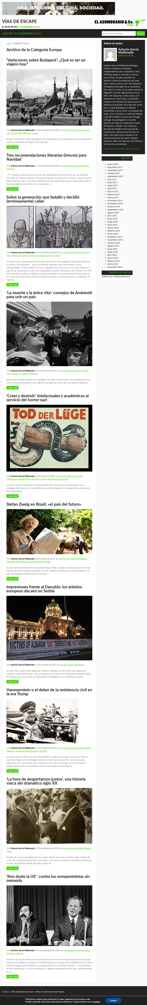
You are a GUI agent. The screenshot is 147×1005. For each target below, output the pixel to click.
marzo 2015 (113, 258)
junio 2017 (112, 182)
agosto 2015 (113, 245)
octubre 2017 (113, 173)
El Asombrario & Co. (28, 26)
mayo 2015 (112, 252)
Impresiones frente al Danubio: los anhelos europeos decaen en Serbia (44, 589)
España (66, 166)
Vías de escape (19, 21)
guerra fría (79, 371)
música (35, 133)
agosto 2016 (113, 212)
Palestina (19, 954)
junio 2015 (112, 249)
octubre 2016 (113, 206)
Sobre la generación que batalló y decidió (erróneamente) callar (42, 199)
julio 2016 (112, 215)
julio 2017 (112, 179)
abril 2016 (112, 224)
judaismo (22, 479)
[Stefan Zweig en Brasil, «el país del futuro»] (49, 553)
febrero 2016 (113, 230)
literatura (27, 133)
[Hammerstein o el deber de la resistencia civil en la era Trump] (42, 742)
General (80, 130)
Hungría (14, 133)
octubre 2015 (113, 242)
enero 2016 (112, 233)
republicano (33, 256)
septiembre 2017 (115, 176)
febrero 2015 (113, 261)
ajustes (96, 1002)
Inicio (8, 43)
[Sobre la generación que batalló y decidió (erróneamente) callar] (49, 247)
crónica (66, 130)
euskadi (80, 848)
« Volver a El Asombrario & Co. (21, 33)
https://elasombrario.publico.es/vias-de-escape (121, 149)
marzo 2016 (113, 227)
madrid (24, 256)
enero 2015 (112, 264)
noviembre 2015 (115, 239)
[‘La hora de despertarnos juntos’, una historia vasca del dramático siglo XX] (49, 843)
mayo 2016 (112, 221)
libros (20, 133)
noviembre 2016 (115, 203)
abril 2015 (112, 255)
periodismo (32, 374)
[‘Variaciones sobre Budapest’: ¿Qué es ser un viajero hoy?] (49, 124)
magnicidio (20, 751)
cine (60, 559)
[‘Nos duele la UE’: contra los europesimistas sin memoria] (49, 945)
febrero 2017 (113, 194)
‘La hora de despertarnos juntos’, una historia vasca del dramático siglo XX (46, 781)
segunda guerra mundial (49, 256)
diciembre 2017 (114, 167)
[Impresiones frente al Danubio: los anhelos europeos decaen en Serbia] (49, 659)
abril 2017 (112, 188)
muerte (24, 374)
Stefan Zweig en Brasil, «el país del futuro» (43, 504)
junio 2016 (112, 218)
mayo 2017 (112, 185)
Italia (86, 371)
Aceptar (113, 1000)
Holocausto (12, 479)
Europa (73, 130)
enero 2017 (112, 197)
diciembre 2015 (114, 236)
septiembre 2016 (115, 209)
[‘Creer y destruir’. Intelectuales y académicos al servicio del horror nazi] (49, 470)
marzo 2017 (113, 191)
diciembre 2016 (114, 200)
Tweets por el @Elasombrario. (116, 276)
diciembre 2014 (114, 267)
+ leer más (12, 147)
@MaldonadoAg (126, 55)
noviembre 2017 (115, 170)
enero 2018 (112, 164)
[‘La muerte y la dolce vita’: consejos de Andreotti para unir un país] (49, 365)
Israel (82, 951)
